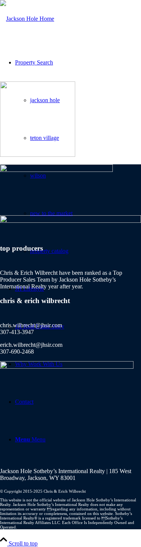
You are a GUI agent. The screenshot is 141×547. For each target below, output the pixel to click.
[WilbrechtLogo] (27, 18)
